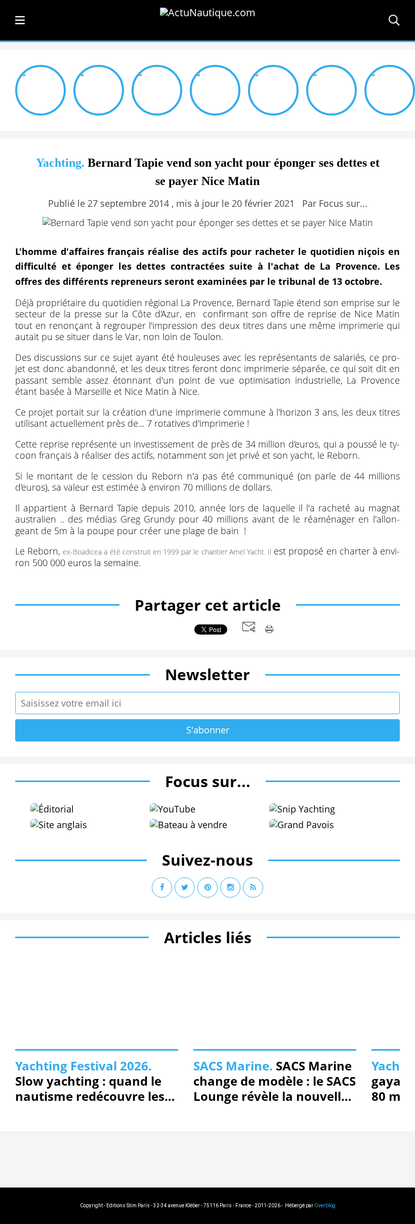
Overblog (325, 1205)
